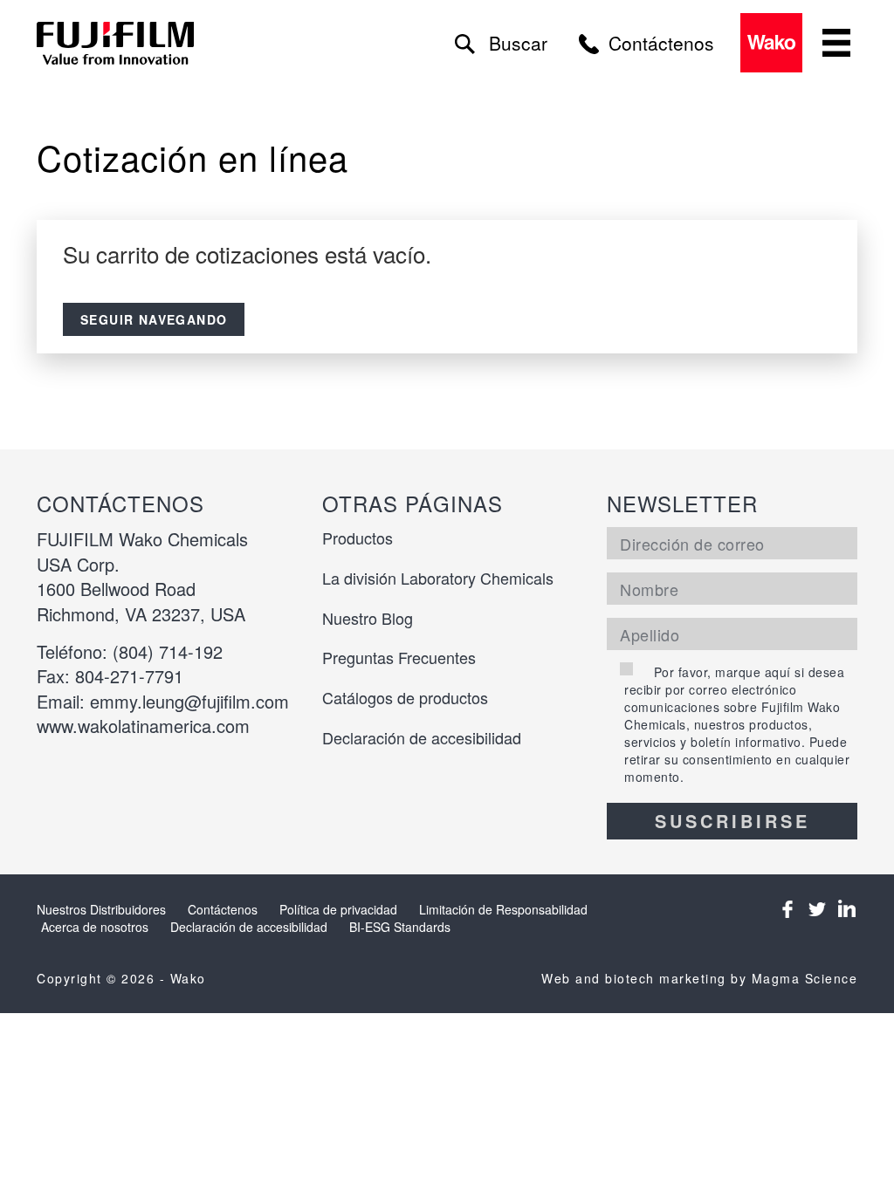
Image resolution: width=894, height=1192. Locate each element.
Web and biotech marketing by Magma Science (699, 978)
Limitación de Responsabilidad (503, 909)
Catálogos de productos (405, 697)
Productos (357, 537)
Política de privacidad (338, 909)
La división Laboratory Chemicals (438, 577)
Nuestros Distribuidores (101, 909)
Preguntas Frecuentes (399, 657)
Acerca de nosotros (94, 926)
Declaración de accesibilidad (421, 737)
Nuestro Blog (367, 617)
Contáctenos (223, 909)
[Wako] (116, 43)
